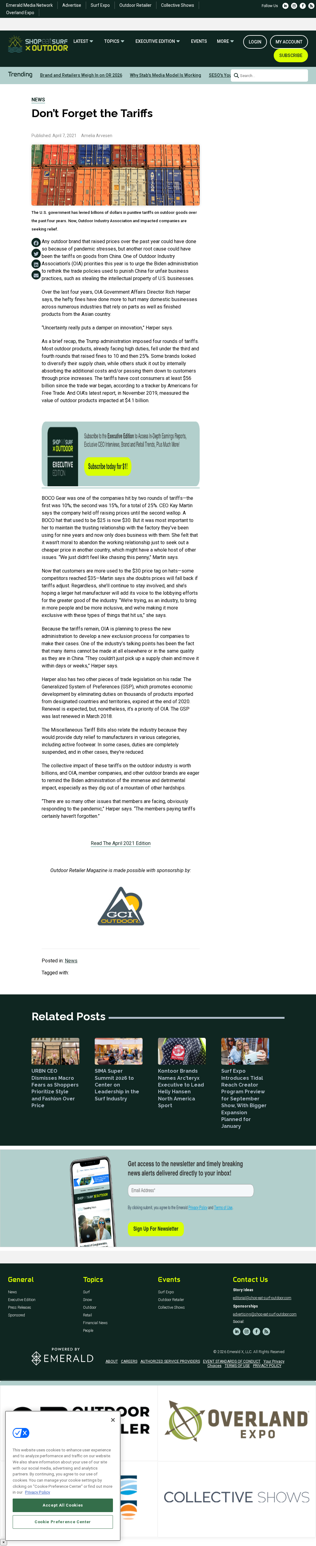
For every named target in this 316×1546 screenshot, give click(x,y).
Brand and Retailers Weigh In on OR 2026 (81, 75)
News (38, 100)
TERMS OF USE (237, 1366)
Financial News (95, 1323)
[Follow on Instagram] (294, 6)
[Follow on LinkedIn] (285, 6)
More (223, 41)
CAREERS (129, 1361)
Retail (87, 1315)
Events (199, 41)
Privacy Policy (37, 1492)
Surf (86, 1292)
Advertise (71, 5)
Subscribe (290, 55)
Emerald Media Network (29, 5)
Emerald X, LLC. (239, 1352)
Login (255, 41)
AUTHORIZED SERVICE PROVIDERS (170, 1361)
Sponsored (16, 1315)
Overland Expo (20, 12)
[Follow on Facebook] (303, 6)
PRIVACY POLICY (267, 1366)
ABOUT (112, 1361)
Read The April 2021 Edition (121, 843)
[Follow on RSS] (311, 6)
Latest (80, 41)
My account (289, 41)
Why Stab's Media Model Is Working (165, 75)
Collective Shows (177, 5)
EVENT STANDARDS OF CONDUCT (231, 1361)
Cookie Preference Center (63, 1521)
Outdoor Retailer (135, 5)
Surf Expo (100, 5)
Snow (87, 1300)
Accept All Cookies (63, 1505)
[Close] (113, 1420)
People (88, 1331)
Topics (111, 41)
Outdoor (89, 1308)
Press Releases (19, 1308)
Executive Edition (155, 41)
